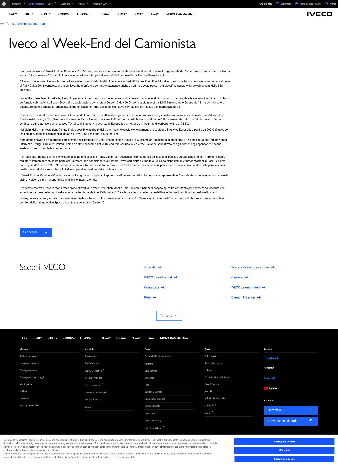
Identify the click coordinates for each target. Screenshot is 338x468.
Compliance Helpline (155, 399)
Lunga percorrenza (29, 363)
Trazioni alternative (29, 405)
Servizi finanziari (93, 399)
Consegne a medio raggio (32, 377)
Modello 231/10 (152, 406)
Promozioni (38, 3)
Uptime (208, 370)
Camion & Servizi (153, 392)
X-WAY (139, 14)
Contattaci (150, 377)
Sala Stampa (151, 370)
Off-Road (24, 398)
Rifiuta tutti (284, 450)
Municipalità (26, 384)
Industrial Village (153, 428)
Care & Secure (212, 384)
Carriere (149, 363)
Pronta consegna (93, 377)
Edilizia (23, 391)
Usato (51, 3)
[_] (266, 4)
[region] (169, 451)
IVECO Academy (153, 420)
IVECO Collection (93, 370)
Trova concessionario (96, 392)
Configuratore (92, 363)
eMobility (209, 391)
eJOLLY (46, 14)
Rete (147, 385)
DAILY (13, 14)
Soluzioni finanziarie (215, 398)
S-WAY (105, 14)
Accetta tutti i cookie (284, 441)
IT (8, 3)
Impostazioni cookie (284, 459)
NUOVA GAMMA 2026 (180, 14)
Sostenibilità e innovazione (158, 356)
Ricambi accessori (214, 363)
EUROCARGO (85, 14)
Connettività (210, 405)
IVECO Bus (150, 413)
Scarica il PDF (32, 232)
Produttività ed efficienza (217, 377)
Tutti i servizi (211, 356)
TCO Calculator (92, 385)
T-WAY (155, 14)
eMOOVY (64, 14)
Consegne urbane (28, 370)
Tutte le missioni (28, 356)
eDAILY (29, 14)
